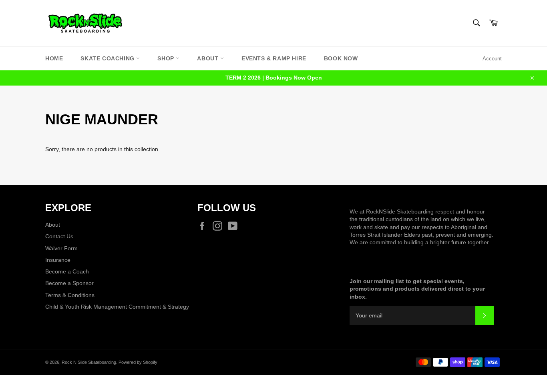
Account (492, 59)
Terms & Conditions (70, 295)
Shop (166, 58)
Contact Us (59, 236)
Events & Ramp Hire (273, 58)
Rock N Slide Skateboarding (89, 362)
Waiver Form (61, 248)
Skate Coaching (108, 58)
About (208, 58)
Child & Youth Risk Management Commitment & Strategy (117, 306)
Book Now (341, 58)
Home (54, 58)
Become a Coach (67, 271)
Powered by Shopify (138, 362)
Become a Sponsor (69, 283)
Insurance (57, 260)
